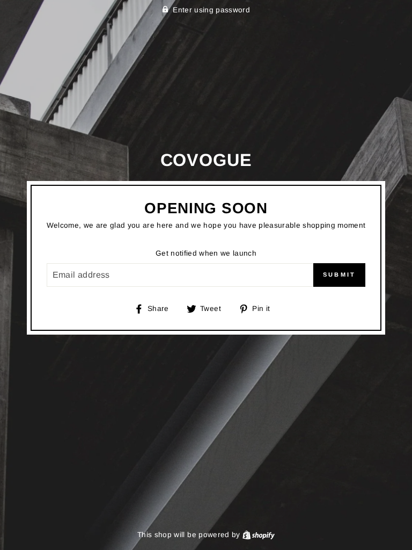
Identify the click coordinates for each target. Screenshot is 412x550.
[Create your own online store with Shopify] (258, 535)
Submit (339, 274)
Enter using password (211, 10)
